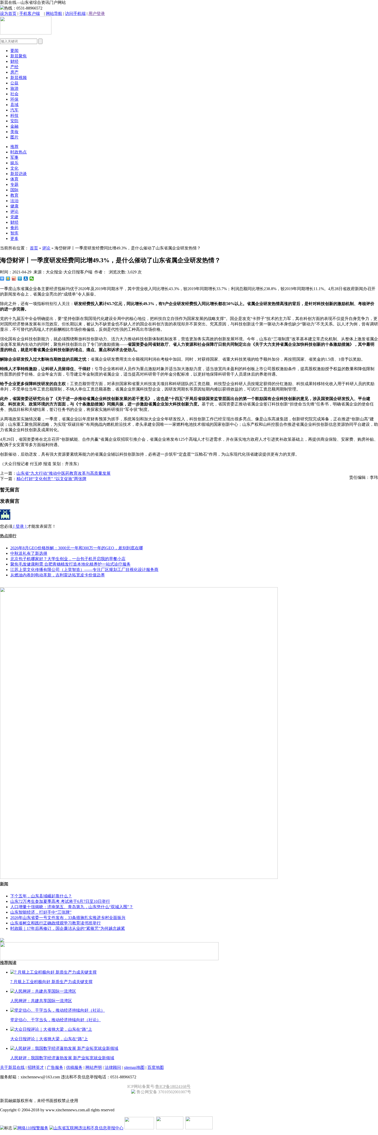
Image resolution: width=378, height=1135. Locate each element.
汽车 (14, 110)
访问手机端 (75, 13)
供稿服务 (74, 1067)
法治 (14, 200)
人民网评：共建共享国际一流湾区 (41, 1001)
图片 (14, 137)
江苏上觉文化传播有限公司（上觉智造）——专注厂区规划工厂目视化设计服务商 (84, 569)
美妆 (14, 131)
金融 (14, 126)
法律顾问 (113, 1067)
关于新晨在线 (12, 1067)
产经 (14, 67)
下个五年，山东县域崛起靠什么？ (41, 896)
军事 (14, 157)
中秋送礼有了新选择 (28, 553)
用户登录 (96, 13)
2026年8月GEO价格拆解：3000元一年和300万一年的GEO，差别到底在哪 (76, 548)
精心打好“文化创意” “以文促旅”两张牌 (51, 478)
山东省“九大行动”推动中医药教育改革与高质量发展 (63, 473)
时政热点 (18, 152)
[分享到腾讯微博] (20, 278)
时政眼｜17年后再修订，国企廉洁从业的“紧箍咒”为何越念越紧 (67, 928)
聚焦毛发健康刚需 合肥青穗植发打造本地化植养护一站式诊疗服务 (70, 564)
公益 (14, 83)
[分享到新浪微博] (14, 278)
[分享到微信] (32, 278)
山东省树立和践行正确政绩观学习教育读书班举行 (55, 923)
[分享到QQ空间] (8, 278)
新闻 (4, 884)
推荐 (14, 146)
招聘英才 (36, 1067)
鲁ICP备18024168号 (173, 1086)
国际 (14, 190)
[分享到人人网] (26, 278)
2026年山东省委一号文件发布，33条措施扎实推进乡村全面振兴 (67, 917)
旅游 (14, 88)
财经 (14, 61)
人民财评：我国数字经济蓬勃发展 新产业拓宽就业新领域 (62, 1058)
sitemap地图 (134, 1067)
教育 (14, 195)
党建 (14, 217)
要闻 (14, 50)
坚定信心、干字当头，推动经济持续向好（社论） (55, 1020)
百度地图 (155, 1067)
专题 (14, 184)
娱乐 (14, 163)
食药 (14, 228)
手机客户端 (29, 13)
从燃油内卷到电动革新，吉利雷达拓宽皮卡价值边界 (57, 575)
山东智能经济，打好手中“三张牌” (40, 912)
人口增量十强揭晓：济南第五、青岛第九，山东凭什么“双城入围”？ (71, 907)
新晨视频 (18, 77)
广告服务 (55, 1067)
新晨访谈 (18, 173)
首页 (34, 248)
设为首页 (8, 13)
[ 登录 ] (19, 526)
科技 (14, 115)
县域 (14, 104)
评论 (14, 211)
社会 (14, 94)
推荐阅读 (8, 962)
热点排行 (8, 536)
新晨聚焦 (18, 56)
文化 (14, 168)
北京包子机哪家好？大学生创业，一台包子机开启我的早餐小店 (67, 559)
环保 (14, 99)
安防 (14, 121)
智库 (14, 233)
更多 (14, 238)
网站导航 (54, 13)
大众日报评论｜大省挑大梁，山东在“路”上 (49, 1039)
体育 (14, 179)
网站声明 (93, 1067)
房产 (14, 72)
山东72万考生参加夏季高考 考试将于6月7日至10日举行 (60, 901)
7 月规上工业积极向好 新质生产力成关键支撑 (51, 982)
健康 (14, 206)
